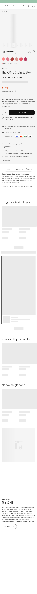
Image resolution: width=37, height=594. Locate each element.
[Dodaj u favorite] (33, 51)
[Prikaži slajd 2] (9, 45)
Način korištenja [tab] (23, 169)
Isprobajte (10, 52)
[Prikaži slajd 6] (27, 45)
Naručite (22, 112)
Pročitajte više (6, 106)
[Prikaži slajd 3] (13, 45)
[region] (18, 31)
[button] (3, 59)
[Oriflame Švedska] (10, 6)
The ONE (5, 68)
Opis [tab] (9, 169)
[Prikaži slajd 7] (31, 45)
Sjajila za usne (8, 12)
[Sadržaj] (2, 6)
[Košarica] (33, 6)
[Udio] (29, 51)
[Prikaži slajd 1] (5, 45)
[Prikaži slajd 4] (18, 45)
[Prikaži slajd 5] (22, 45)
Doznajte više (6, 160)
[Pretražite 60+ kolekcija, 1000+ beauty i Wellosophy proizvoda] (23, 6)
